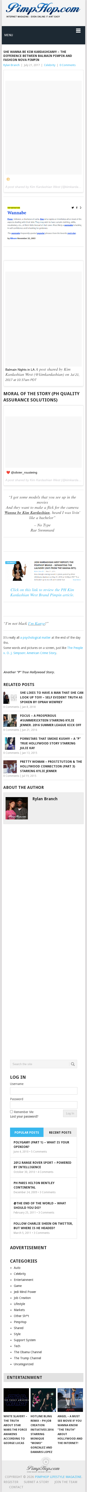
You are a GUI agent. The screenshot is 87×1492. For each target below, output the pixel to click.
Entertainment (23, 1280)
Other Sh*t (21, 1316)
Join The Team (65, 1482)
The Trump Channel (27, 1358)
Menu (8, 35)
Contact (16, 1487)
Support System (25, 1340)
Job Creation (22, 1298)
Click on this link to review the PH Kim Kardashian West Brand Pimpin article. (42, 592)
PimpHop (20, 1322)
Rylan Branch (11, 65)
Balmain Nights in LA (20, 369)
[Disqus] (43, 880)
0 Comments (68, 65)
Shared (18, 1328)
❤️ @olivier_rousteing (21, 472)
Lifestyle (19, 1304)
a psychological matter (35, 637)
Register (11, 1482)
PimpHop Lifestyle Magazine (58, 1477)
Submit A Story (36, 1482)
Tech (17, 1346)
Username (16, 1084)
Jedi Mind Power (25, 1292)
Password (16, 1099)
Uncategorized (23, 1364)
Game (18, 1286)
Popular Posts (26, 1132)
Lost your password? (24, 1116)
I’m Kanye (36, 623)
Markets (19, 1310)
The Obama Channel (28, 1352)
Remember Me (23, 1112)
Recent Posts (60, 1132)
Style (17, 1334)
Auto (17, 1268)
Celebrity (49, 65)
